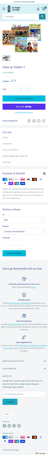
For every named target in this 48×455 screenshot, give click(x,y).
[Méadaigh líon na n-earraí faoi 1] (27, 89)
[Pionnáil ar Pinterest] (34, 121)
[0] (43, 8)
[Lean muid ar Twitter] (9, 426)
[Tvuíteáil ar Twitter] (39, 121)
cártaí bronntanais (15, 324)
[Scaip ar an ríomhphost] (43, 121)
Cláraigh (10, 402)
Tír (4, 214)
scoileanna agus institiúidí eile (19, 303)
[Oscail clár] (4, 9)
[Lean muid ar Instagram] (14, 426)
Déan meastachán (14, 253)
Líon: (5, 89)
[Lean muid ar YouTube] (19, 426)
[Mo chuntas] (38, 8)
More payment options (24, 112)
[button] (42, 453)
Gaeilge (6, 414)
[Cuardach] (42, 16)
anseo (33, 287)
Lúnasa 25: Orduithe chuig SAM (24, 2)
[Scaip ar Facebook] (29, 121)
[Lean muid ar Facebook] (4, 426)
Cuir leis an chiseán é (24, 98)
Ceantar (6, 226)
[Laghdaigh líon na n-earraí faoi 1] (14, 89)
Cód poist (6, 238)
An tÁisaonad (8, 72)
